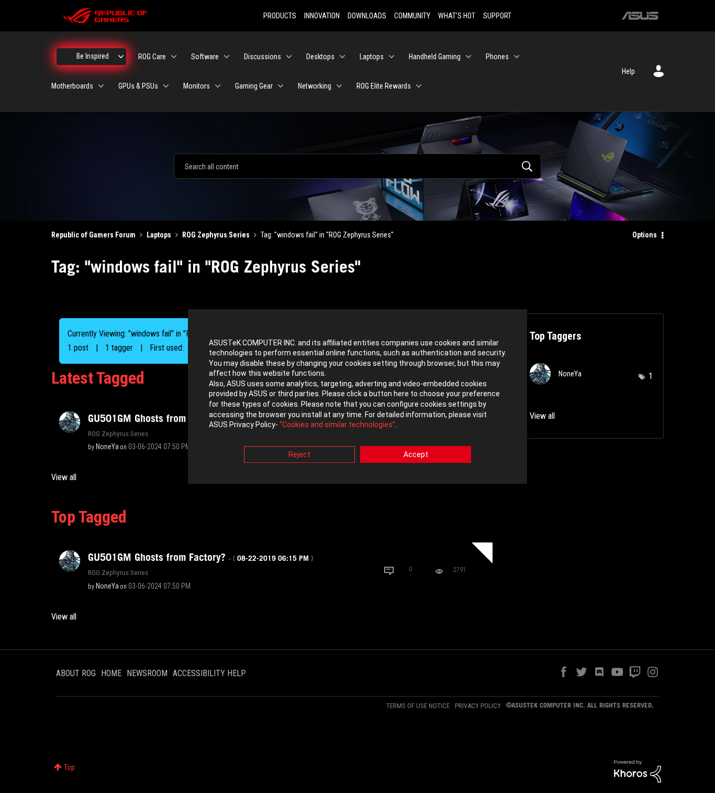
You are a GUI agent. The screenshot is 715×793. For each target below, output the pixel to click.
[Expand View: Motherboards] (101, 86)
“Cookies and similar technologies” (337, 425)
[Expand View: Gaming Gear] (280, 86)
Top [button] (69, 767)
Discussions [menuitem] (262, 56)
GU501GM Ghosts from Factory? (200, 557)
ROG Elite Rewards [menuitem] (383, 86)
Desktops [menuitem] (320, 56)
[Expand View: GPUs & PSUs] (166, 86)
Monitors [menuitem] (196, 86)
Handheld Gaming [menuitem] (435, 56)
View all (63, 477)
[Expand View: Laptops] (391, 56)
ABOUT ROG (76, 673)
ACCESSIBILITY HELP (209, 673)
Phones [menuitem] (497, 56)
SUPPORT (497, 16)
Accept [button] (416, 454)
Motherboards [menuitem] (72, 86)
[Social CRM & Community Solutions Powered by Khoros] (637, 770)
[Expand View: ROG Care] (174, 56)
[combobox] (357, 166)
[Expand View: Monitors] (218, 86)
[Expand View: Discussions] (289, 56)
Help (628, 71)
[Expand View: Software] (226, 56)
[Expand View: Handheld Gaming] (468, 56)
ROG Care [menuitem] (152, 56)
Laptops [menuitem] (372, 56)
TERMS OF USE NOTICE (418, 706)
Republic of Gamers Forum (93, 235)
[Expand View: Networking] (339, 86)
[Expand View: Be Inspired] (121, 56)
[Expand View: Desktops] (342, 56)
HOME (111, 673)
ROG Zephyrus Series (216, 235)
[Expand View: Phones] (516, 56)
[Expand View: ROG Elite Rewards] (419, 86)
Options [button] (644, 235)
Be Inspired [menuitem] (92, 56)
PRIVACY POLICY (478, 706)
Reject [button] (299, 454)
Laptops (159, 235)
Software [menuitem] (205, 56)
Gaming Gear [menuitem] (254, 86)
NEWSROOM (147, 673)
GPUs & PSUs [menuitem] (138, 86)
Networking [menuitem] (314, 86)
